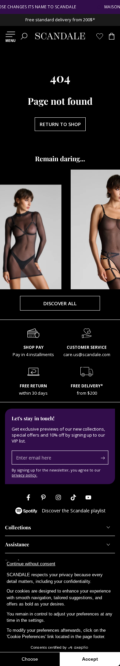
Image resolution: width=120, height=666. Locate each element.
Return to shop (60, 124)
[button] (24, 36)
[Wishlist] (100, 36)
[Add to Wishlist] (14, 191)
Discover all (60, 303)
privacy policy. (24, 474)
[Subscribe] (104, 458)
